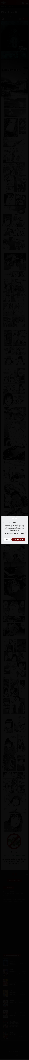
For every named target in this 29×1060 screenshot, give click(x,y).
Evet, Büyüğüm (18, 539)
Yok (7, 539)
